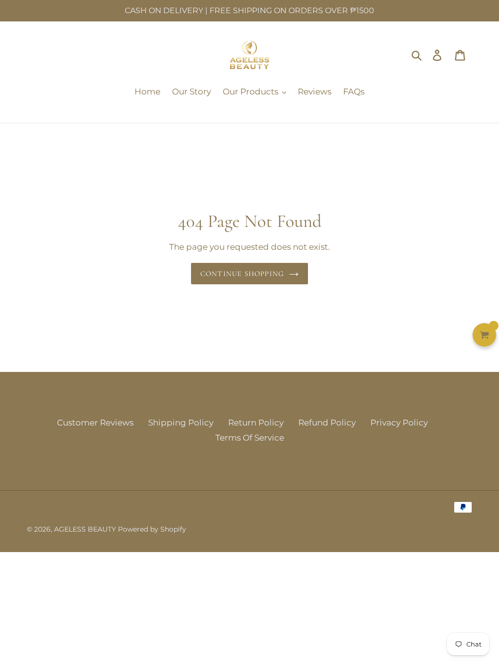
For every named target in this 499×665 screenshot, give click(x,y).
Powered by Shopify (152, 529)
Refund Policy (327, 422)
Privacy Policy (399, 422)
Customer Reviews (95, 422)
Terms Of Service (249, 438)
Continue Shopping (242, 273)
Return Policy (256, 422)
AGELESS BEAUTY (86, 529)
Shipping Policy (180, 422)
